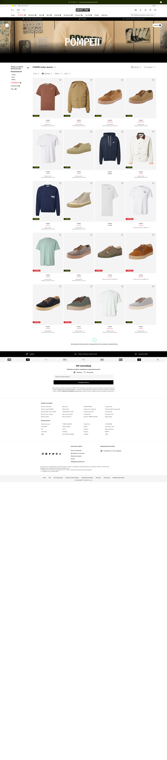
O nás (44, 477)
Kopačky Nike (87, 414)
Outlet (14, 5)
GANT (106, 434)
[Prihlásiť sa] (141, 10)
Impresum (98, 477)
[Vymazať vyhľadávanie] (155, 15)
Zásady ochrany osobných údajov (66, 389)
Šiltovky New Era (66, 416)
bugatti (86, 431)
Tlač (50, 477)
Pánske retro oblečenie (90, 409)
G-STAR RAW (108, 424)
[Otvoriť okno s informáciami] (161, 2)
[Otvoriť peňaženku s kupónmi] (136, 10)
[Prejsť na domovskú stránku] (50, 447)
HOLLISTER (44, 426)
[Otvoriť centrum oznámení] (145, 9)
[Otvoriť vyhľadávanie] (132, 15)
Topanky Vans (108, 406)
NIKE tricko (65, 406)
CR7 (42, 429)
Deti (24, 10)
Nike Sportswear (45, 424)
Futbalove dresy (109, 414)
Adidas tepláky (45, 416)
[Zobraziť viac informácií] (47, 127)
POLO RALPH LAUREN (68, 434)
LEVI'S (64, 429)
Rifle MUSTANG (88, 406)
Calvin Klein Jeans (109, 426)
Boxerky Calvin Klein (46, 406)
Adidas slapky (108, 416)
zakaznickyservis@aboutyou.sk (70, 391)
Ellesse (85, 426)
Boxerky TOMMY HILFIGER (91, 416)
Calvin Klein (44, 431)
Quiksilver (64, 431)
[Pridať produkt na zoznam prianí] (60, 80)
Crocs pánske (108, 411)
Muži (18, 10)
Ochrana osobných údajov (72, 477)
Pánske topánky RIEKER (47, 409)
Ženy (12, 10)
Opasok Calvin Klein (89, 411)
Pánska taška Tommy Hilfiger (48, 411)
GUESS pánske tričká (67, 411)
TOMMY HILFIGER (67, 424)
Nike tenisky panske (67, 414)
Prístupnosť (107, 477)
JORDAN (86, 434)
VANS (42, 434)
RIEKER (107, 431)
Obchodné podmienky (87, 477)
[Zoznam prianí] (150, 10)
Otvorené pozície (58, 477)
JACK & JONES (66, 426)
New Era (86, 429)
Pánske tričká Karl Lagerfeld (112, 409)
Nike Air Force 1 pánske (47, 414)
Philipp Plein (87, 424)
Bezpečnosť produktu (118, 477)
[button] (136, 67)
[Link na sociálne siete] (43, 454)
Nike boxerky (65, 409)
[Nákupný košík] (155, 10)
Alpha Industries (109, 429)
